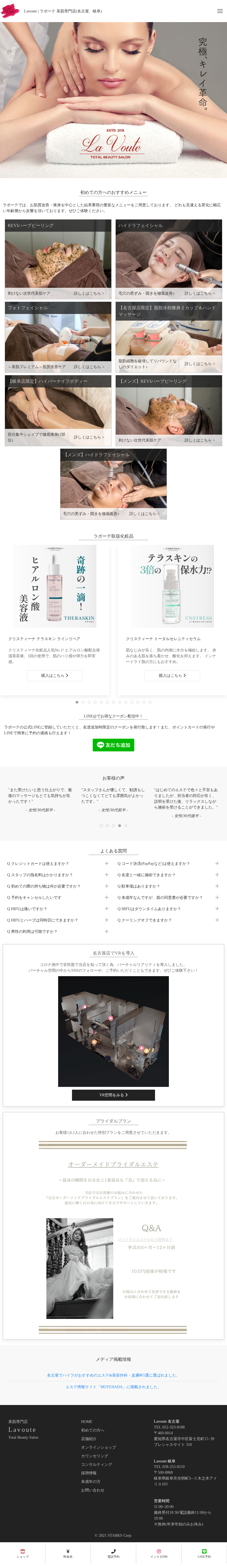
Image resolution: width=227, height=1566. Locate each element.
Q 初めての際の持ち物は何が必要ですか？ (44, 886)
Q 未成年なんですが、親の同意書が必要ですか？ (160, 898)
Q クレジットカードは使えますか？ (38, 864)
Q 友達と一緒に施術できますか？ (147, 875)
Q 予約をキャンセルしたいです (34, 898)
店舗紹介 (89, 1439)
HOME (86, 1422)
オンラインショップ (98, 1447)
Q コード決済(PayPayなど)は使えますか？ (154, 864)
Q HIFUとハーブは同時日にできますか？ (42, 920)
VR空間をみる (112, 1095)
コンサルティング (96, 1464)
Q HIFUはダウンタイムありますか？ (149, 909)
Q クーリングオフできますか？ (145, 920)
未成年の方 (90, 1482)
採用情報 (89, 1473)
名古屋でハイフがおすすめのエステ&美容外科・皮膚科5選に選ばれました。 (113, 1375)
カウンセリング (94, 1456)
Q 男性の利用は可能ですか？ (32, 931)
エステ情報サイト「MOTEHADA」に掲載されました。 (113, 1387)
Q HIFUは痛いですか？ (27, 909)
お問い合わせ (92, 1490)
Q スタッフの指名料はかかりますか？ (40, 875)
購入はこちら (53, 676)
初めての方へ (92, 1430)
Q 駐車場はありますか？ (139, 886)
